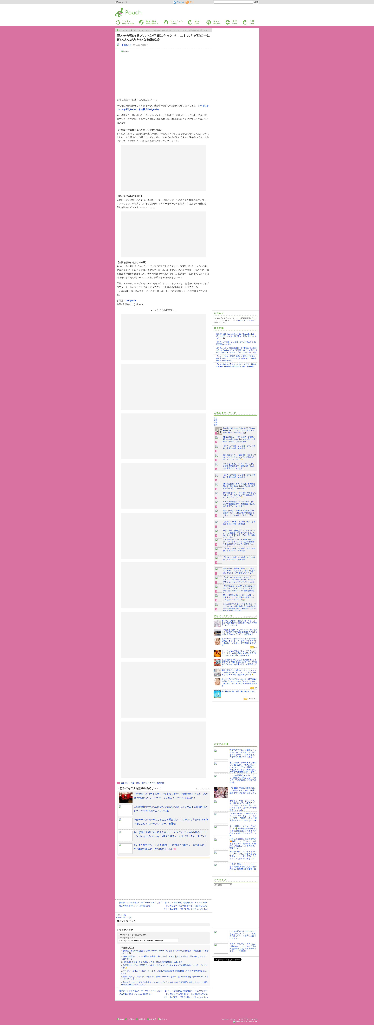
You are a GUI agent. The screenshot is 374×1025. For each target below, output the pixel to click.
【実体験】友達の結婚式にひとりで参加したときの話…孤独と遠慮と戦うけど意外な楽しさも (243, 790)
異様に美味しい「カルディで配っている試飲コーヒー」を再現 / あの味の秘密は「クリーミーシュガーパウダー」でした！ (239, 514)
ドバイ (154, 783)
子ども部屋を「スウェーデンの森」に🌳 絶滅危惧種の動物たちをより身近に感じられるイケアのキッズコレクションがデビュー (243, 831)
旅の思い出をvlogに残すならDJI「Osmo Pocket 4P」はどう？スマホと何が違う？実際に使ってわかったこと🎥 (236, 336)
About (121, 1019)
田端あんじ (127, 45)
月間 (215, 422)
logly (256, 616)
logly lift (207, 789)
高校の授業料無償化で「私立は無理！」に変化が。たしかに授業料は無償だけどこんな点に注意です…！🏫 (239, 597)
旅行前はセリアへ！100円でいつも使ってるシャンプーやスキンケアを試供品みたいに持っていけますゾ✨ (239, 457)
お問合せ (163, 1019)
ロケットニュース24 (246, 320)
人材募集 (141, 1019)
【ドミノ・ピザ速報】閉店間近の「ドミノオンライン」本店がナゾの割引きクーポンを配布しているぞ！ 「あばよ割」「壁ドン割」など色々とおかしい (185, 905)
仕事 (244, 21)
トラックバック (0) (123, 917)
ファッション (168, 21)
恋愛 (189, 21)
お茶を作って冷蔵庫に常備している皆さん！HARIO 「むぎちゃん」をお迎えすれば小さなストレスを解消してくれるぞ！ (239, 570)
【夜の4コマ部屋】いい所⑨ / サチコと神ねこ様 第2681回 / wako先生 (239, 558)
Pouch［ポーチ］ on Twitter (178, 2)
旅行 (227, 21)
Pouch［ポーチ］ (122, 8)
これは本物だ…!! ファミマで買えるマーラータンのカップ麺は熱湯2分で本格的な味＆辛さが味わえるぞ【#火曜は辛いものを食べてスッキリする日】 (239, 607)
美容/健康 (142, 21)
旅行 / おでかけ (142, 783)
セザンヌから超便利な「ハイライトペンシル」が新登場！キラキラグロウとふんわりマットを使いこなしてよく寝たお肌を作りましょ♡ (239, 534)
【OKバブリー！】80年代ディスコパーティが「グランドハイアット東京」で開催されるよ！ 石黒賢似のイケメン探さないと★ (243, 817)
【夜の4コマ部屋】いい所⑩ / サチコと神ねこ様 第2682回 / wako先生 (239, 549)
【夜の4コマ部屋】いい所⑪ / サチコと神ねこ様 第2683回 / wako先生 (152, 962)
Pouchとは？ (122, 2)
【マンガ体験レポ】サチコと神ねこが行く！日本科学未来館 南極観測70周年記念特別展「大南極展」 (236, 365)
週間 (215, 420)
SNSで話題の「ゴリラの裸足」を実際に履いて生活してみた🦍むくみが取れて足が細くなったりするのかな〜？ (239, 439)
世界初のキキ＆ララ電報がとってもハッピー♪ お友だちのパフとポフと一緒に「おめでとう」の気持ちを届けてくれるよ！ (243, 753)
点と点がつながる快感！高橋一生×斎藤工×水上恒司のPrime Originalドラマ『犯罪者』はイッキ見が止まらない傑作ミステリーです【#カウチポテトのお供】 (236, 350)
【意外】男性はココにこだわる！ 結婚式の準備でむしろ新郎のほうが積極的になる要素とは (243, 866)
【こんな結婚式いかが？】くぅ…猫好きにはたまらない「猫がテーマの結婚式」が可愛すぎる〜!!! (243, 778)
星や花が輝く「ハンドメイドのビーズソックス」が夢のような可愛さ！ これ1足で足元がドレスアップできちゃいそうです (243, 855)
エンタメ (125, 783)
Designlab (130, 300)
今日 (215, 418)
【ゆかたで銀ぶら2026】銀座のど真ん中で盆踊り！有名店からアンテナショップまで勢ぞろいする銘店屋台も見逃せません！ (236, 358)
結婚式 (161, 783)
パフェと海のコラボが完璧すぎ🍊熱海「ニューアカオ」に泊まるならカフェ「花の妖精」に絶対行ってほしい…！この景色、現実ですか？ (243, 843)
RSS (187, 2)
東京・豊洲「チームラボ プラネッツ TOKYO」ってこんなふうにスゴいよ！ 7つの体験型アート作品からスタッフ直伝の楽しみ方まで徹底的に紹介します (243, 767)
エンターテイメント (124, 21)
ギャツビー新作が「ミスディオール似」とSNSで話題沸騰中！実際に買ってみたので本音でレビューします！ (239, 466)
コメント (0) (120, 915)
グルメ (209, 21)
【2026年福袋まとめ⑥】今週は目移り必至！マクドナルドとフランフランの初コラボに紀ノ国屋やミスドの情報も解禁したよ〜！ (239, 589)
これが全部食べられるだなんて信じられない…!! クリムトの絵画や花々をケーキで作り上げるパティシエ (243, 934)
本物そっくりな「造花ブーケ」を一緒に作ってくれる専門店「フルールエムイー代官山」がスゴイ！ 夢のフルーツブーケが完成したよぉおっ (243, 805)
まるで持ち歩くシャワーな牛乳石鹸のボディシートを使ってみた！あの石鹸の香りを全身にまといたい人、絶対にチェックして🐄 (239, 542)
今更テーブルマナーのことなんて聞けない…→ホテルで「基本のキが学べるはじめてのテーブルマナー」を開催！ (243, 947)
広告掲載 (152, 1019)
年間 (215, 425)
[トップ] (117, 30)
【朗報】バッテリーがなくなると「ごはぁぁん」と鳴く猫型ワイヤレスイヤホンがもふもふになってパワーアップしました (239, 580)
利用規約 (131, 1019)
